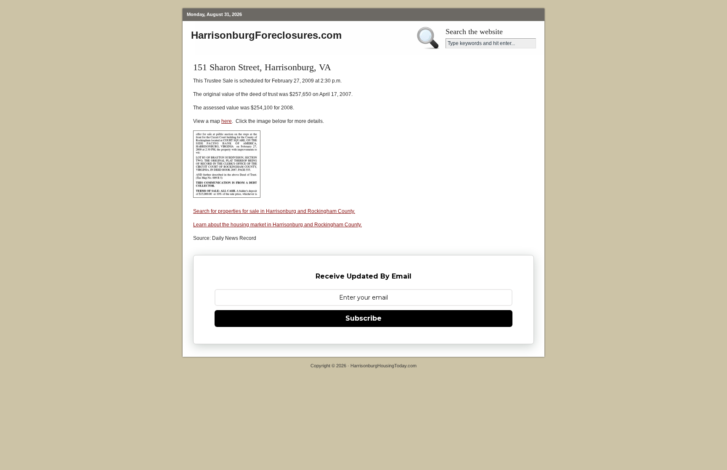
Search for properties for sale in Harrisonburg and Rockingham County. (274, 211)
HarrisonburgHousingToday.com (383, 365)
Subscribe (363, 318)
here (226, 121)
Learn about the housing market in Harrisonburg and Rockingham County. (277, 225)
